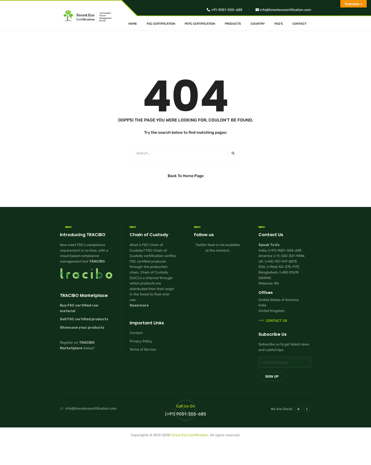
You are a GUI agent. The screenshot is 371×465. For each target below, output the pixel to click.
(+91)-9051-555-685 (285, 250)
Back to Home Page (186, 175)
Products (233, 23)
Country (258, 23)
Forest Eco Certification (189, 435)
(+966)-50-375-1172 (283, 267)
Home (132, 23)
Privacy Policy (141, 341)
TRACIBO (97, 261)
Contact (299, 23)
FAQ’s (278, 23)
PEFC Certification (200, 23)
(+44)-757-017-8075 (281, 261)
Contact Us (276, 321)
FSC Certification (161, 23)
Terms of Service (143, 349)
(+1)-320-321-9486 (289, 256)
